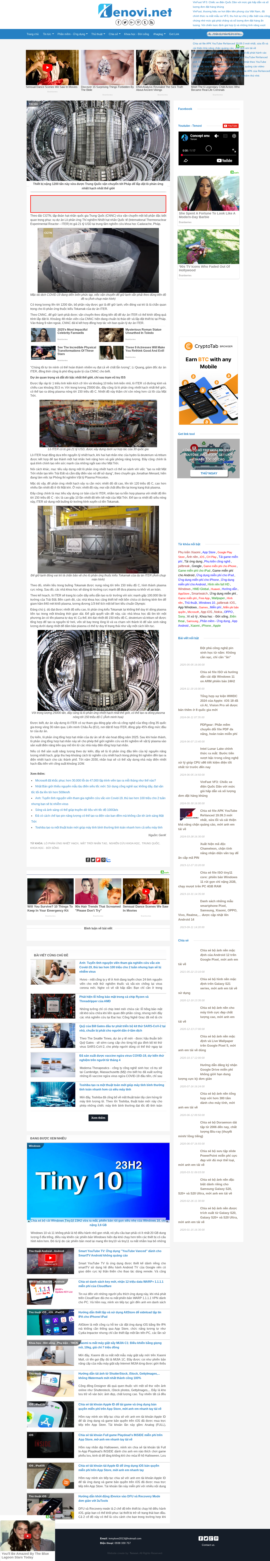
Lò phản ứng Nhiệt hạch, (61, 843)
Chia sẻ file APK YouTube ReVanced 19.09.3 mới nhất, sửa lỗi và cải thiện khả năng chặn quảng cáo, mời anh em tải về (207, 820)
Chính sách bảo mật (39, 1538)
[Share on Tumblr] (145, 21)
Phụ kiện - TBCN (67, 1342)
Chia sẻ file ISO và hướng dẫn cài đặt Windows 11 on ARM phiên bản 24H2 (219, 676)
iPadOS (59, 1312)
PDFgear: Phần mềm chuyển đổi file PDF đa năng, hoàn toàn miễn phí (218, 729)
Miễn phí (215, 607)
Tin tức (47, 34)
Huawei (215, 589)
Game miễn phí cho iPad (194, 570)
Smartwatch (199, 593)
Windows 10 (207, 602)
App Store (208, 552)
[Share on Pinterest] (138, 21)
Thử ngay (209, 473)
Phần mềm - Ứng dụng (71, 34)
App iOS (206, 612)
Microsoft (193, 611)
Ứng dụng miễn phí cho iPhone (198, 579)
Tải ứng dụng (193, 561)
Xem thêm (98, 1117)
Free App (204, 598)
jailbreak (184, 566)
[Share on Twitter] (125, 21)
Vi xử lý (192, 616)
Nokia (218, 612)
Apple (217, 625)
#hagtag (158, 34)
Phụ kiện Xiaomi (189, 552)
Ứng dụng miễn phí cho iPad (215, 575)
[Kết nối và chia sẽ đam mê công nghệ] (135, 5)
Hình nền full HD (218, 584)
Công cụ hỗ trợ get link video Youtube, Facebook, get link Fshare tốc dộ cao (208, 455)
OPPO (228, 611)
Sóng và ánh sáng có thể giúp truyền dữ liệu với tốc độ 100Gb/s (76, 809)
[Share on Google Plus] (132, 21)
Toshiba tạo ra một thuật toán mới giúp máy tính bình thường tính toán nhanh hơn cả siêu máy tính (99, 827)
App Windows (187, 607)
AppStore (183, 593)
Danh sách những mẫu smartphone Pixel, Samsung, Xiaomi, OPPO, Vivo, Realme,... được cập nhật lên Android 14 (207, 910)
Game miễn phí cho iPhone (220, 566)
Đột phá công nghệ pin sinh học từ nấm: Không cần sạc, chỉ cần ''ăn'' (218, 652)
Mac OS (47, 1281)
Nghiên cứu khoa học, (125, 843)
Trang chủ (33, 34)
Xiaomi (195, 625)
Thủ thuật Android (40, 1250)
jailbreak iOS (226, 602)
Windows (34, 1145)
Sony (181, 616)
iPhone (206, 625)
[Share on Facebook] (119, 21)
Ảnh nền (192, 557)
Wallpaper (218, 598)
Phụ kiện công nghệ (217, 561)
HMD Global (201, 589)
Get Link (174, 34)
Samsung (192, 621)
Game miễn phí (187, 598)
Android (59, 1250)
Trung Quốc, (151, 843)
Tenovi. (134, 1553)
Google (196, 566)
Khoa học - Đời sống (136, 34)
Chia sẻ (113, 34)
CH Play (211, 556)
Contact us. (208, 1544)
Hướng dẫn (229, 589)
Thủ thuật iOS (37, 1312)
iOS (50, 1312)
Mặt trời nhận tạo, (94, 843)
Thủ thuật (96, 34)
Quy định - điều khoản (41, 1543)
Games (203, 607)
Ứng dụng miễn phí (223, 593)
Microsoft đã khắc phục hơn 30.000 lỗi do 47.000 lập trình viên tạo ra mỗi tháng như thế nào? (95, 780)
